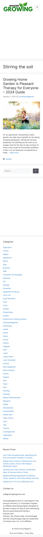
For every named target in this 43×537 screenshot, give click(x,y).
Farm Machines (9, 299)
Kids (5, 350)
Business (6, 268)
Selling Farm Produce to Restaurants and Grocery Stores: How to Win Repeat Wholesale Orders (19, 463)
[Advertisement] (21, 36)
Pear (5, 381)
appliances (7, 258)
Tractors (6, 428)
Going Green (8, 312)
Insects (6, 343)
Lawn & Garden (9, 360)
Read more (14, 153)
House (5, 340)
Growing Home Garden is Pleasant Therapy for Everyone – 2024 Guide (20, 85)
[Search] (36, 171)
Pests (5, 384)
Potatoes (6, 394)
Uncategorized (9, 432)
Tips (4, 425)
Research (6, 401)
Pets (5, 387)
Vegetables (7, 435)
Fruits (5, 305)
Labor (5, 353)
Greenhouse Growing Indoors (14, 319)
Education (7, 288)
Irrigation (6, 346)
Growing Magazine (10, 322)
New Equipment (9, 367)
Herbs (5, 333)
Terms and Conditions (16, 533)
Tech (5, 421)
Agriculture (7, 247)
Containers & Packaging (12, 275)
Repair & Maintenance (12, 398)
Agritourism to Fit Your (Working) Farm (18, 482)
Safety (5, 404)
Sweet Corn (7, 415)
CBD (4, 271)
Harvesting (7, 326)
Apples (5, 254)
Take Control (8, 418)
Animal (5, 251)
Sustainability (8, 411)
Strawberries (8, 408)
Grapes (6, 316)
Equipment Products (11, 292)
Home (5, 336)
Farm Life (7, 295)
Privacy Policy (29, 533)
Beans (5, 261)
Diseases (6, 278)
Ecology (6, 285)
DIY (4, 282)
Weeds (5, 439)
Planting (6, 391)
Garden (9, 159)
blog (4, 264)
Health (5, 329)
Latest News (8, 357)
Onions (6, 374)
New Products (8, 370)
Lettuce (6, 363)
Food (5, 302)
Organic (6, 377)
